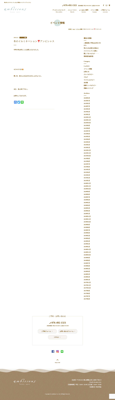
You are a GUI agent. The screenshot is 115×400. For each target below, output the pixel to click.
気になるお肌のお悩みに (91, 48)
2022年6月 (87, 133)
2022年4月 (87, 139)
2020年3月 (87, 208)
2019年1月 (87, 246)
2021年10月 (87, 155)
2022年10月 (87, 122)
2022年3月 (87, 142)
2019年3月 (87, 241)
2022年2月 (87, 144)
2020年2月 (87, 211)
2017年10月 (87, 288)
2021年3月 (87, 175)
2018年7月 (87, 263)
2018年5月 (87, 268)
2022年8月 (87, 128)
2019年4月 (87, 238)
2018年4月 (87, 271)
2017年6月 (87, 299)
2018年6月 (87, 266)
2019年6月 (87, 233)
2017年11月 (87, 285)
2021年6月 (87, 166)
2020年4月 (87, 205)
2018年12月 (87, 249)
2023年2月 (87, 111)
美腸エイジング (88, 88)
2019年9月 (87, 224)
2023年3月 (87, 109)
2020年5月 (87, 202)
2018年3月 (87, 274)
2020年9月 (87, 191)
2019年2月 (87, 244)
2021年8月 (87, 161)
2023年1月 (87, 114)
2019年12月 (87, 216)
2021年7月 (87, 164)
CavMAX (86, 66)
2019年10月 (87, 222)
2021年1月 (87, 180)
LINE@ (56, 337)
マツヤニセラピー (89, 80)
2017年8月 (87, 293)
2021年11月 (87, 153)
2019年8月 (87, 227)
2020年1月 (87, 213)
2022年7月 (87, 131)
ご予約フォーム (105, 10)
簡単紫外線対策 (88, 56)
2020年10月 (87, 188)
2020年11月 (87, 186)
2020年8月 (87, 194)
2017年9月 (87, 290)
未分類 (86, 82)
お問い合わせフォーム (67, 331)
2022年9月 (87, 125)
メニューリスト (72, 10)
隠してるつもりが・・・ (91, 53)
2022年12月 (87, 117)
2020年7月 (87, 197)
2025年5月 (87, 103)
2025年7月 (87, 100)
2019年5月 (87, 235)
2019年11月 (87, 219)
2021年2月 (87, 177)
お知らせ (86, 71)
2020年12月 (87, 183)
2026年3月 (87, 98)
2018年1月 (87, 279)
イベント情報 (94, 10)
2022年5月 (87, 136)
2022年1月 (87, 147)
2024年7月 (87, 106)
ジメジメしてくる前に (90, 51)
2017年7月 (87, 296)
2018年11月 (87, 252)
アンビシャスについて (59, 10)
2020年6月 (87, 200)
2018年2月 (87, 277)
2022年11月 (87, 120)
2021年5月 (87, 169)
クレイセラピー (88, 74)
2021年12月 (87, 150)
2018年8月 (87, 260)
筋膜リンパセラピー (90, 85)
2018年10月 (87, 255)
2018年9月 (87, 257)
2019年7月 (87, 230)
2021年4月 (87, 172)
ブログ (86, 77)
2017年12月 (87, 282)
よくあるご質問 (83, 10)
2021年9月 (87, 158)
